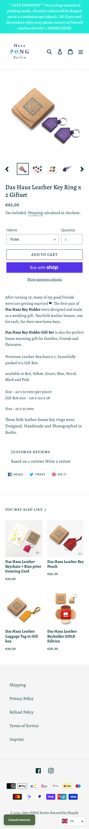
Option (11, 230)
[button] (72, 821)
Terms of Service (24, 726)
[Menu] (80, 51)
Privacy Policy (21, 698)
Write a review (57, 461)
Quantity (68, 230)
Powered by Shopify (64, 812)
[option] (22, 169)
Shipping (35, 212)
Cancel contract (19, 820)
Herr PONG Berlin (35, 812)
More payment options (44, 279)
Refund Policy (21, 712)
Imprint (16, 739)
